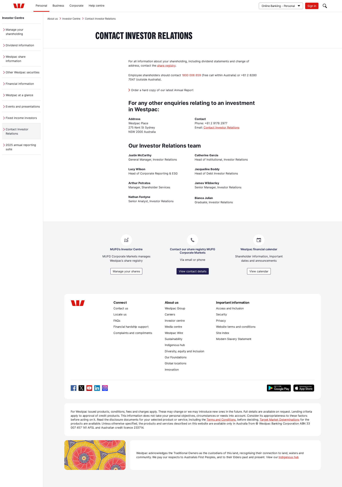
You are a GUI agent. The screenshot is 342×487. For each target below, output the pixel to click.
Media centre (173, 326)
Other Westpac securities (22, 72)
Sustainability (173, 339)
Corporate (76, 5)
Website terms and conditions (235, 326)
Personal (41, 5)
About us (52, 18)
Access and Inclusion (230, 308)
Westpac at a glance (19, 95)
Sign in (311, 6)
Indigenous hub (175, 345)
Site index (222, 333)
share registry (166, 65)
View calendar (258, 271)
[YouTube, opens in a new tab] (89, 388)
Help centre (96, 5)
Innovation (171, 369)
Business (58, 5)
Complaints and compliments (132, 333)
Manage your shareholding (14, 32)
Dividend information (20, 45)
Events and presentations (23, 106)
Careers (170, 314)
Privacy (221, 320)
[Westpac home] (19, 6)
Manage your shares (126, 271)
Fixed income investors (21, 118)
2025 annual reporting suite (21, 147)
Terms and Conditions (221, 419)
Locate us (119, 314)
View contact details (192, 271)
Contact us (120, 308)
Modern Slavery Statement (233, 339)
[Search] (325, 6)
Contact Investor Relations (17, 131)
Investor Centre (13, 18)
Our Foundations (175, 357)
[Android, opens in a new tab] (279, 388)
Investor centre (175, 320)
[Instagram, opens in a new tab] (105, 388)
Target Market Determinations (279, 419)
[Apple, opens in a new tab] (303, 388)
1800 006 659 (191, 75)
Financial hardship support (131, 326)
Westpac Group (175, 308)
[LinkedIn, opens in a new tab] (97, 388)
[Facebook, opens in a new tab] (73, 388)
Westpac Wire (174, 333)
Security (221, 314)
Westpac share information (15, 59)
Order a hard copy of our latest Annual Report (162, 90)
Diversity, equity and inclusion (184, 351)
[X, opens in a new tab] (81, 388)
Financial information (20, 83)
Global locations (175, 363)
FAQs (116, 320)
